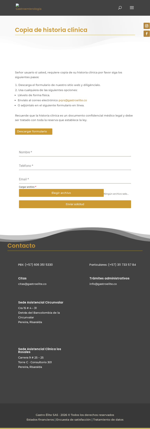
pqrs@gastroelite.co (73, 100)
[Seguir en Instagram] (147, 26)
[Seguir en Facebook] (147, 34)
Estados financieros (40, 419)
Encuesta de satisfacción (73, 419)
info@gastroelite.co (103, 284)
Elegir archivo (61, 193)
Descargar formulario (32, 131)
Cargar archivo (27, 187)
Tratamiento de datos (108, 419)
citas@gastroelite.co (32, 284)
